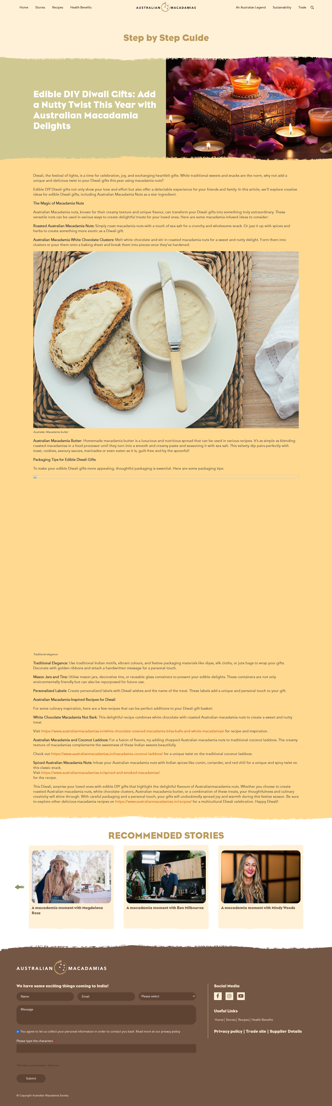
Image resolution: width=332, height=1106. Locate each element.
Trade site (256, 1031)
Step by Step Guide (166, 37)
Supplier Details (286, 1031)
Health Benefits (81, 7)
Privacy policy (228, 1031)
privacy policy (170, 1031)
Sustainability (282, 7)
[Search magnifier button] (312, 7)
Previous (19, 887)
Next (312, 887)
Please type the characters (36, 1041)
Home (24, 7)
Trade (302, 7)
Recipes (57, 7)
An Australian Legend (251, 7)
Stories (40, 7)
